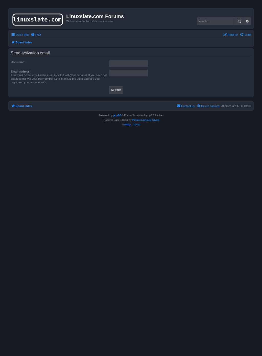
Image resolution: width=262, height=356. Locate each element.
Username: (18, 62)
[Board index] (38, 18)
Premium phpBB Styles (145, 119)
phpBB (117, 115)
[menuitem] (36, 35)
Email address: (21, 71)
